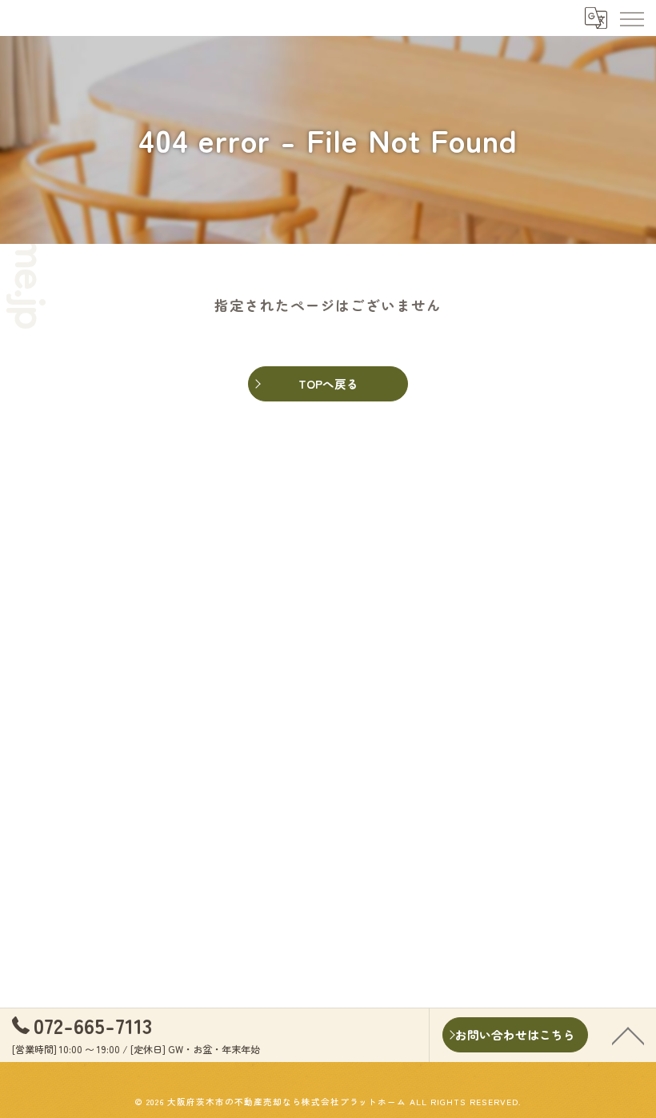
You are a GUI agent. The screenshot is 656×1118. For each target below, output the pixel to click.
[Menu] (631, 17)
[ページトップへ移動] (628, 1035)
